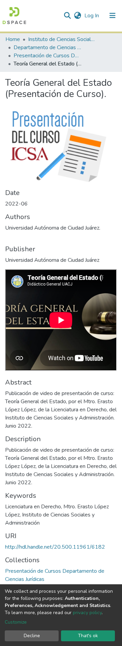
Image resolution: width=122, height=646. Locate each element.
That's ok (88, 635)
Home (12, 39)
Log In (92, 15)
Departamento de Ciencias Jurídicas (47, 47)
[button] (77, 16)
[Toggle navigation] (112, 15)
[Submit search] (67, 15)
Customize (16, 622)
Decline (32, 635)
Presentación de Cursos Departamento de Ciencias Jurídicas (47, 55)
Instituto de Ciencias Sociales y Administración (62, 39)
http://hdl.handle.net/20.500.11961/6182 (55, 547)
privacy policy (87, 612)
